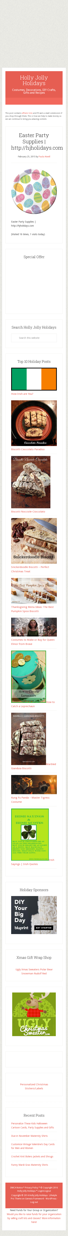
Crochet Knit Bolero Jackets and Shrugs (32, 1156)
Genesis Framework (34, 1198)
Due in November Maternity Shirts (29, 1135)
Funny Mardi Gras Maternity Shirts (29, 1164)
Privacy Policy (31, 1187)
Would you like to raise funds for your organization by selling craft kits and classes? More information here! (34, 1218)
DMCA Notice (16, 1187)
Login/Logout (44, 1191)
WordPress (51, 1198)
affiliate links (27, 113)
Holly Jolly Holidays (34, 80)
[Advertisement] (34, 31)
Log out (34, 1202)
